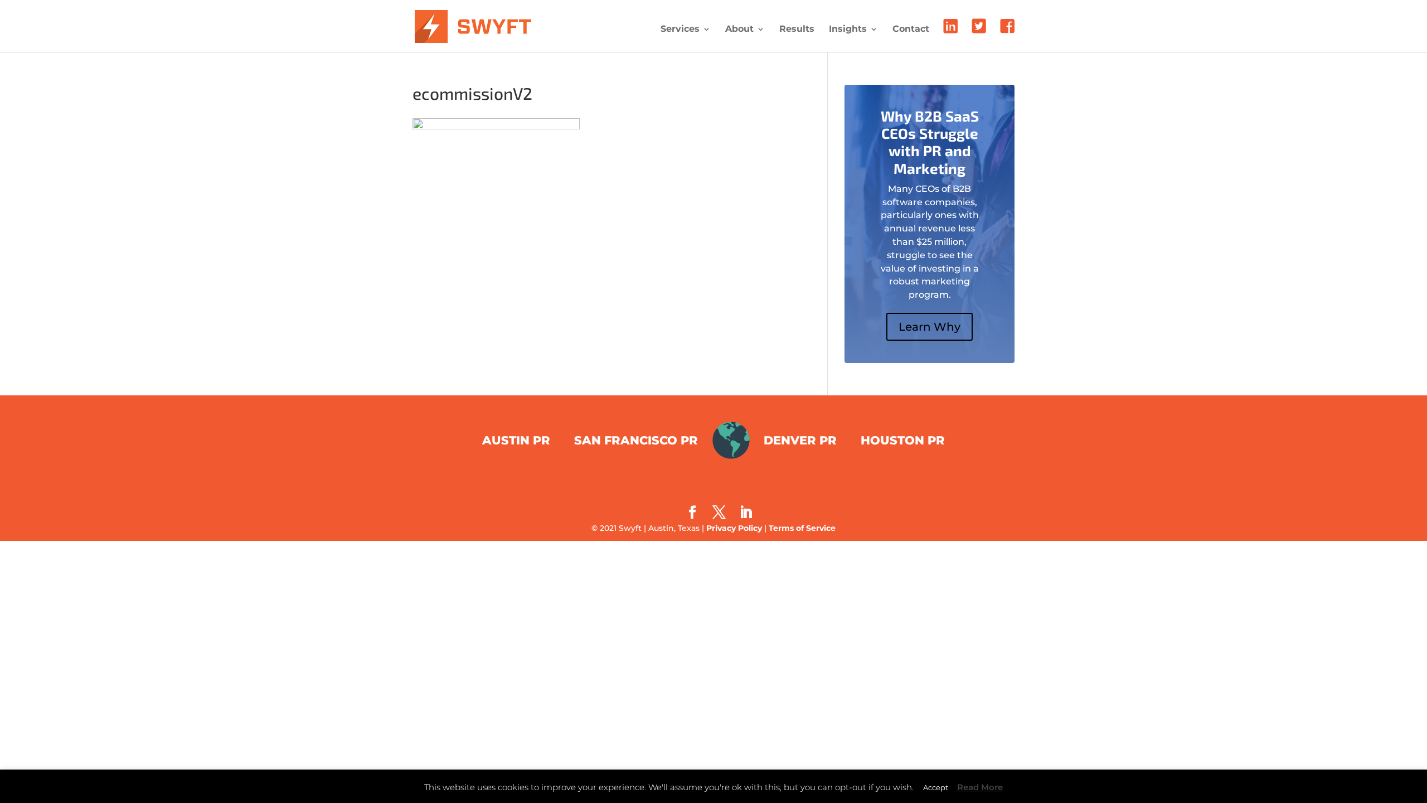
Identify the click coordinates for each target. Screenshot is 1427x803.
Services (680, 29)
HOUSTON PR (903, 440)
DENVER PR (800, 440)
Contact (910, 29)
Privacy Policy (734, 528)
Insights (848, 29)
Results (796, 29)
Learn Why (929, 326)
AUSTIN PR (516, 440)
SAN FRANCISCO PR (636, 440)
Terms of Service (802, 528)
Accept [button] (935, 787)
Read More (980, 787)
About (739, 29)
